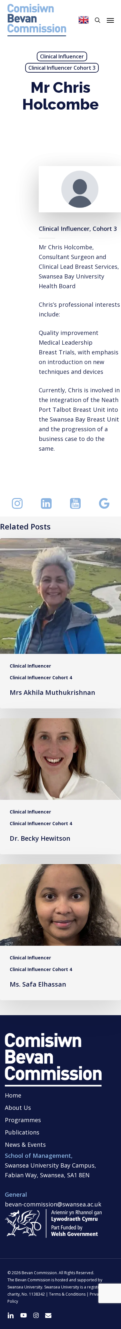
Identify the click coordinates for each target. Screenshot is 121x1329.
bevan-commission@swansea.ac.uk (53, 1204)
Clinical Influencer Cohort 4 (41, 677)
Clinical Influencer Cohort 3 (62, 67)
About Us (18, 1107)
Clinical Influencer (62, 56)
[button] (110, 20)
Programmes (23, 1120)
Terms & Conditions (67, 1294)
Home (13, 1095)
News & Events (25, 1144)
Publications (22, 1132)
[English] (83, 20)
